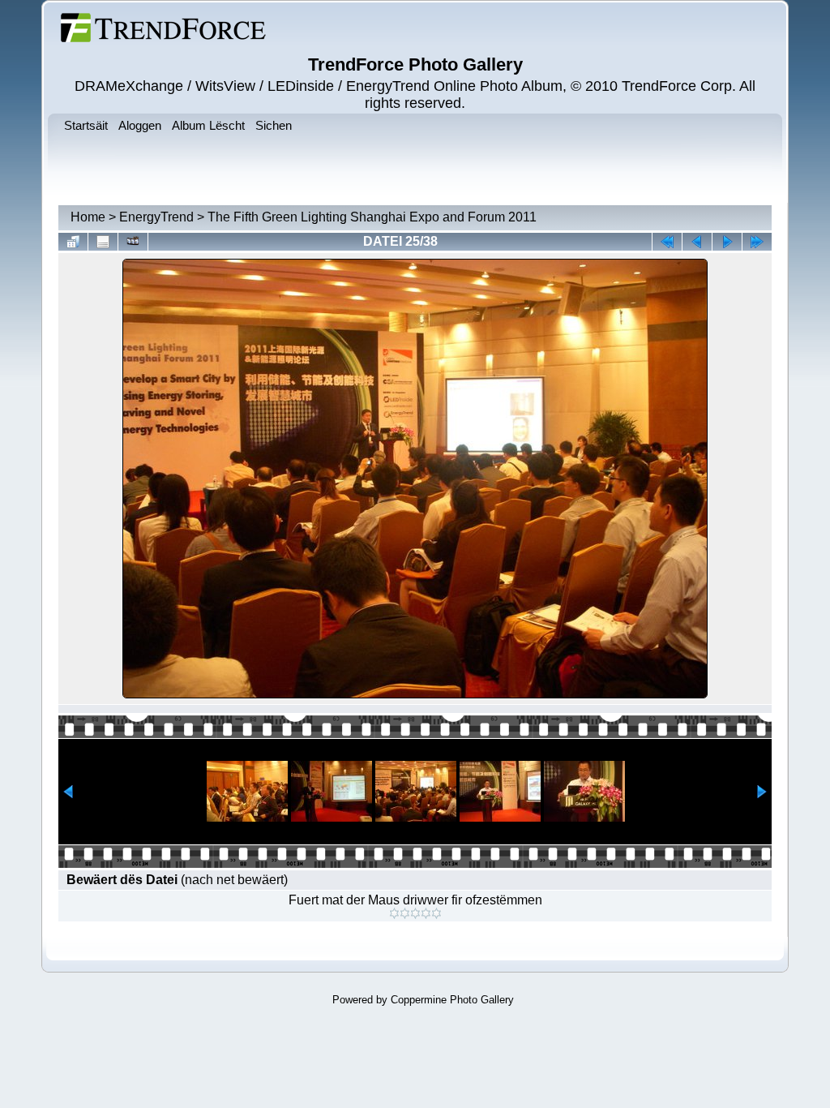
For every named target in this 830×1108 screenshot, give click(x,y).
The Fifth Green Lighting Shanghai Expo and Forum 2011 (372, 217)
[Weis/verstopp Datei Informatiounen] (103, 242)
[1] (394, 913)
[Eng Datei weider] (697, 242)
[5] (436, 913)
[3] (415, 913)
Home (88, 217)
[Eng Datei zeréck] (727, 242)
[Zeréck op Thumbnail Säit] (73, 242)
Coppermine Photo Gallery (452, 1000)
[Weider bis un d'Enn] (757, 242)
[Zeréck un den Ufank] (667, 242)
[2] (405, 913)
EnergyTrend (156, 217)
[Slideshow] (133, 242)
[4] (426, 913)
